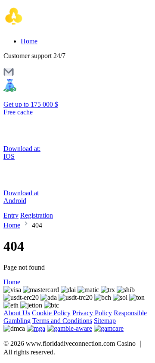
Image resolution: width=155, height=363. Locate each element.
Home (29, 41)
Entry (11, 215)
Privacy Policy (92, 313)
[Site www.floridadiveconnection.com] (39, 26)
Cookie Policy (51, 313)
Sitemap (105, 320)
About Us (16, 313)
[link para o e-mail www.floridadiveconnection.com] (8, 74)
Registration (36, 215)
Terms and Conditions (62, 320)
